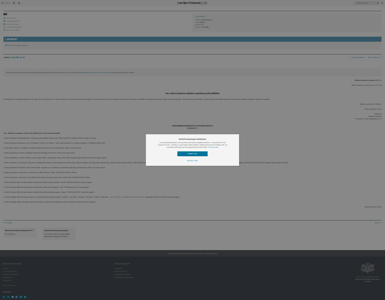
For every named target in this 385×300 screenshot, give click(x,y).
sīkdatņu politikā (213, 147)
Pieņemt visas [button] (192, 154)
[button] (192, 160)
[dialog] (192, 150)
